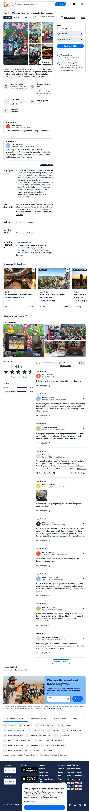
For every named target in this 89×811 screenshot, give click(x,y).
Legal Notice (43, 772)
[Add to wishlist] (33, 270)
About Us (61, 769)
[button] (21, 17)
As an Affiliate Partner (74, 776)
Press (59, 779)
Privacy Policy (43, 776)
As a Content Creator (74, 772)
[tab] (15, 719)
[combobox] (33, 4)
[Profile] (82, 4)
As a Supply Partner (73, 769)
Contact (42, 769)
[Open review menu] (84, 375)
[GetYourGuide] (6, 4)
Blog (59, 776)
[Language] (74, 4)
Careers (60, 772)
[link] (19, 288)
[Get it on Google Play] (29, 770)
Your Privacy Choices (46, 779)
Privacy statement (55, 708)
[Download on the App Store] (29, 779)
